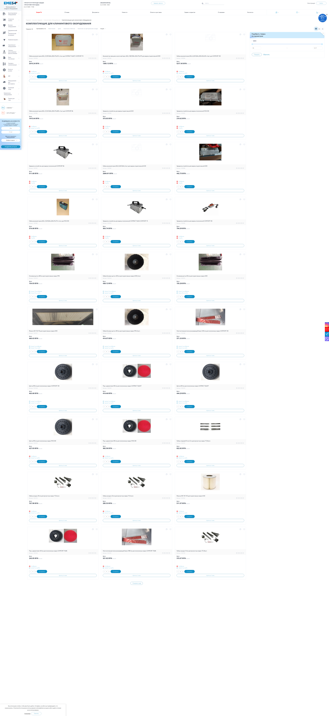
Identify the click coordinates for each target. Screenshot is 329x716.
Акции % (39, 12)
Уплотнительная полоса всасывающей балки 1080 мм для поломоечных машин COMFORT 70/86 (129, 551)
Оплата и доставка (156, 12)
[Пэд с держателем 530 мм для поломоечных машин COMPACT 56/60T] (136, 374)
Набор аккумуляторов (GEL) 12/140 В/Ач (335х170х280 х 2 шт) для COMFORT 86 (51, 111)
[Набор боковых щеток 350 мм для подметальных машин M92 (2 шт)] (136, 319)
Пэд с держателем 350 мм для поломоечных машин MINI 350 (119, 441)
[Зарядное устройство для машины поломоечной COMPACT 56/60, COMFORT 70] (137, 209)
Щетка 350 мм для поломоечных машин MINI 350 (42, 441)
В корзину (42, 76)
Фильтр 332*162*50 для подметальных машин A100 (43, 331)
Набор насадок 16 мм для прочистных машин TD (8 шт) (192, 551)
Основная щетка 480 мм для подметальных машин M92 (44, 276)
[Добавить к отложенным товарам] (97, 34)
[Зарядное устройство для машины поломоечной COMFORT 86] (63, 154)
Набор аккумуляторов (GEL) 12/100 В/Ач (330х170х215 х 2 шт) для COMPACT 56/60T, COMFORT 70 (56, 56)
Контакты (250, 12)
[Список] (319, 29)
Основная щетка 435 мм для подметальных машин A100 (192, 276)
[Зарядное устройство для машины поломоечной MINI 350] (210, 99)
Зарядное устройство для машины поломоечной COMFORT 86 (46, 166)
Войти (321, 3)
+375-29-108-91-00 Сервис (31, 5)
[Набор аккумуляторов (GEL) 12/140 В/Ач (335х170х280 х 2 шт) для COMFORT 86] (63, 99)
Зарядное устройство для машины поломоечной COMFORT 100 (194, 221)
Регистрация (311, 3)
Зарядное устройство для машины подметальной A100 (192, 166)
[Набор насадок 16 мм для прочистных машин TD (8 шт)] (210, 539)
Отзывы (67, 12)
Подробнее (27, 713)
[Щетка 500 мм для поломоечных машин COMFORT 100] (63, 374)
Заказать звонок (158, 3)
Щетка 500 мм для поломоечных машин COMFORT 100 (44, 386)
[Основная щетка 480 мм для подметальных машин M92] (63, 264)
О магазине (221, 12)
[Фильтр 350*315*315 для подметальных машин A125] (210, 484)
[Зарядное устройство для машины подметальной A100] (210, 154)
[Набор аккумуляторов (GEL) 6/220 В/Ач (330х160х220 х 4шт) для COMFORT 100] (210, 44)
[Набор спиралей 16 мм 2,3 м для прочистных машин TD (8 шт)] (210, 429)
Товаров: (28, 29)
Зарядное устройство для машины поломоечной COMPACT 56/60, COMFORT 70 (125, 221)
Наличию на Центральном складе (88, 28)
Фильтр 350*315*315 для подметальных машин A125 (191, 496)
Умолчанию (51, 28)
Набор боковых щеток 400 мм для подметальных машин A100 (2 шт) (122, 276)
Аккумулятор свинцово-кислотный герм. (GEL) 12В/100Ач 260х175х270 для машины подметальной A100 (131, 56)
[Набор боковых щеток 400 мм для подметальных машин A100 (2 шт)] (136, 264)
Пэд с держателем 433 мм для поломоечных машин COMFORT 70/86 (48, 551)
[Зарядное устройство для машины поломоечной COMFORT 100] (210, 209)
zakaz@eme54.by (105, 3)
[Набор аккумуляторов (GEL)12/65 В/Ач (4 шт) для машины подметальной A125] (136, 154)
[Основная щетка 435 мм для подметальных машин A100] (210, 264)
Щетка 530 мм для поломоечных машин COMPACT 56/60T (193, 386)
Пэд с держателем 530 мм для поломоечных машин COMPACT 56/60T (122, 386)
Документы (95, 12)
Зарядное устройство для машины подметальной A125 (118, 111)
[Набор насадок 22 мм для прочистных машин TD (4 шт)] (136, 484)
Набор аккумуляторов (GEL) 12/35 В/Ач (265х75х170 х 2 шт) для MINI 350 (49, 221)
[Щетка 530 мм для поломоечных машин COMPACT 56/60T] (210, 374)
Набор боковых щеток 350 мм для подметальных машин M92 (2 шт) (121, 331)
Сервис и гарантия (189, 12)
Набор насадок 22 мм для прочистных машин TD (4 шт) (118, 496)
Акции (102, 28)
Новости (124, 12)
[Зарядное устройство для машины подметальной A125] (136, 99)
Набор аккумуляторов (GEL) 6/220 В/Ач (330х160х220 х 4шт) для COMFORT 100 (199, 56)
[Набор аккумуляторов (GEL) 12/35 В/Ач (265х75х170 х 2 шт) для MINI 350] (63, 209)
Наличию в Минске (69, 28)
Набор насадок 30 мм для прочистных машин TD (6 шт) (44, 496)
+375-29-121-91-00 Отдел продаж (34, 3)
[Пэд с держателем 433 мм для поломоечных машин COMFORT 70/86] (63, 539)
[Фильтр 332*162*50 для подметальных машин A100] (63, 319)
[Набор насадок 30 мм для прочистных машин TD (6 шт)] (63, 484)
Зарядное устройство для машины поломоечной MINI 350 (193, 111)
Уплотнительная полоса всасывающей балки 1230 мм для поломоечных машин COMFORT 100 (202, 331)
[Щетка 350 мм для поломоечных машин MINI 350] (63, 429)
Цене (59, 28)
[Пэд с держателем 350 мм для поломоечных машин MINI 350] (136, 429)
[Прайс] (322, 29)
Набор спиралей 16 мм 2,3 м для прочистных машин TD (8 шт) (193, 441)
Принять (36, 713)
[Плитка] (316, 29)
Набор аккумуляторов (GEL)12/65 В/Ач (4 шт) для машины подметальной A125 (124, 166)
